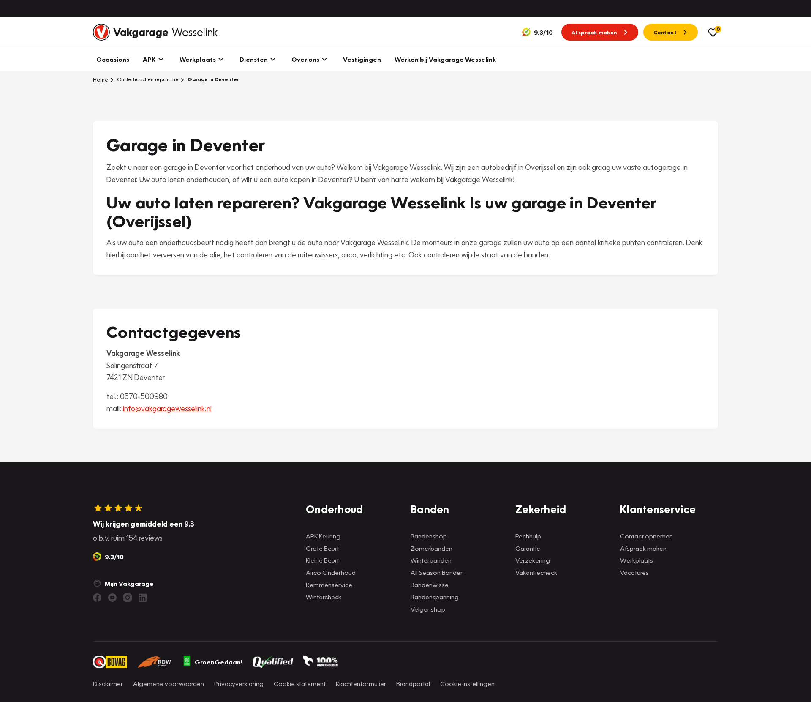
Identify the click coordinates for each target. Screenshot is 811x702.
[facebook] (97, 597)
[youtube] (112, 597)
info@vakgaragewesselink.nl (167, 408)
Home (100, 79)
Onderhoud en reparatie (147, 79)
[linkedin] (143, 597)
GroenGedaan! (218, 662)
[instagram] (127, 597)
